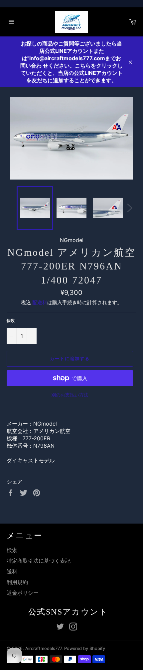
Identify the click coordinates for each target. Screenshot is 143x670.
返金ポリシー (23, 592)
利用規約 (17, 582)
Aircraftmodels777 (43, 648)
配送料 (39, 302)
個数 (11, 320)
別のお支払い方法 (69, 395)
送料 (12, 571)
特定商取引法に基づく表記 (39, 560)
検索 (12, 550)
